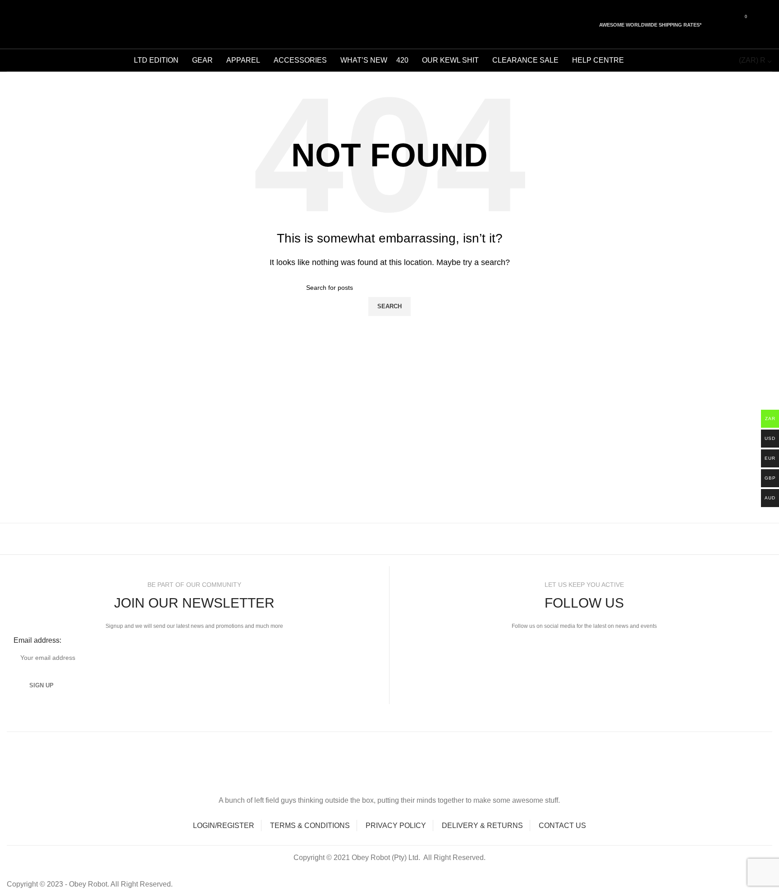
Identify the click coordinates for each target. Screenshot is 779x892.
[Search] (10, 24)
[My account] (760, 24)
